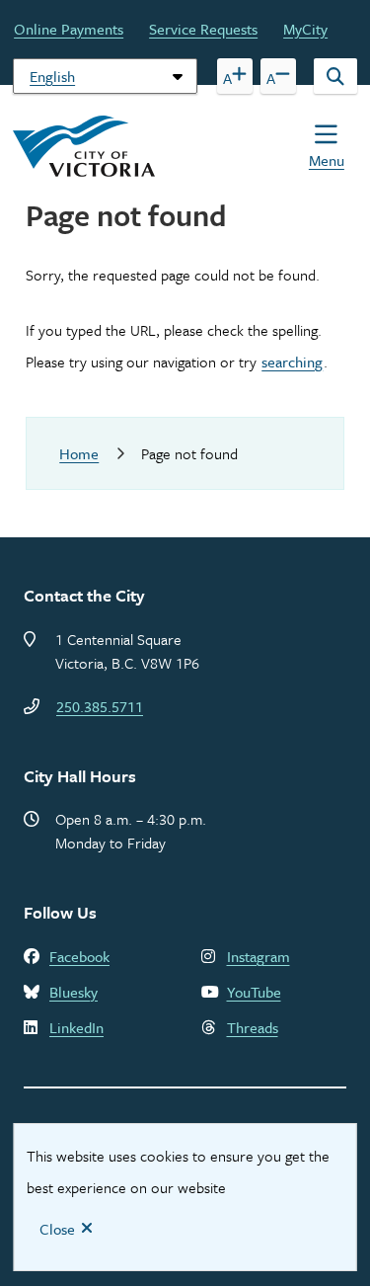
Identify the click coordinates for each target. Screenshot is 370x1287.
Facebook (79, 956)
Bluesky (73, 992)
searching (292, 361)
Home (79, 453)
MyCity (305, 29)
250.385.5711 (99, 706)
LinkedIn (76, 1027)
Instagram (258, 956)
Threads (252, 1027)
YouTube (254, 992)
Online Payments (68, 29)
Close (57, 1229)
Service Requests (203, 29)
